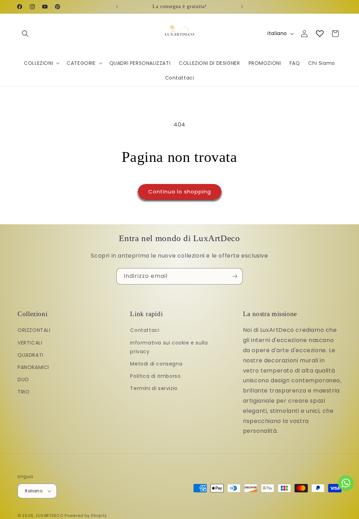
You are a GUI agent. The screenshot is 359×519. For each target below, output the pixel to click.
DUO (23, 379)
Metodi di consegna (156, 363)
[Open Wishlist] (319, 33)
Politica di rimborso (155, 376)
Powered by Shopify (86, 515)
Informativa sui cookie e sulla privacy (169, 347)
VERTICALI (30, 342)
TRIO (23, 391)
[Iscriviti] (234, 276)
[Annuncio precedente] (117, 6)
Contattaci (144, 330)
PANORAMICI (33, 367)
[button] (25, 33)
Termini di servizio (153, 388)
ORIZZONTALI (34, 330)
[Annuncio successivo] (242, 6)
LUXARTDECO (49, 515)
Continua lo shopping (179, 191)
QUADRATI (30, 354)
